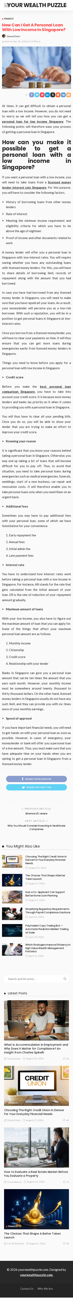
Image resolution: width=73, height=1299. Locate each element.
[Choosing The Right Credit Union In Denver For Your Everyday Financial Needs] (12, 861)
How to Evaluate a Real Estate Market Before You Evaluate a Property (36, 1174)
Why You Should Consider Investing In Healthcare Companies (36, 827)
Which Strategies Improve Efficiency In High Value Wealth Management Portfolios (47, 948)
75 (67, 1181)
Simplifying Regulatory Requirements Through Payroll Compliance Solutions (47, 910)
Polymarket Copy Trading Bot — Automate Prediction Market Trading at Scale (47, 929)
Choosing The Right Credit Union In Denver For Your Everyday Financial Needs (46, 860)
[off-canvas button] (6, 5)
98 (67, 1243)
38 (67, 1058)
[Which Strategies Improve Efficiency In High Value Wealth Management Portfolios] (12, 949)
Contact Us (26, 1288)
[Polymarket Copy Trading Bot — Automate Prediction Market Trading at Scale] (12, 930)
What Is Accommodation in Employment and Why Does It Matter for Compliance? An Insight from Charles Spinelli (36, 1048)
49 (67, 1120)
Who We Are (45, 1288)
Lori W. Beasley (15, 1243)
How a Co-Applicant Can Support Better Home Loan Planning (45, 893)
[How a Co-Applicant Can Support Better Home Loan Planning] (12, 897)
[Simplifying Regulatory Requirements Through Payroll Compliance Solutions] (12, 913)
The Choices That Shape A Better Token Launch (45, 877)
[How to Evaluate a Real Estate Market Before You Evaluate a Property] (36, 1147)
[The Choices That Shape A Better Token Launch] (12, 880)
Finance (9, 18)
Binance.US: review (36, 813)
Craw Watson (14, 1181)
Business (13, 1037)
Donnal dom (13, 36)
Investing (14, 1164)
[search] (65, 5)
